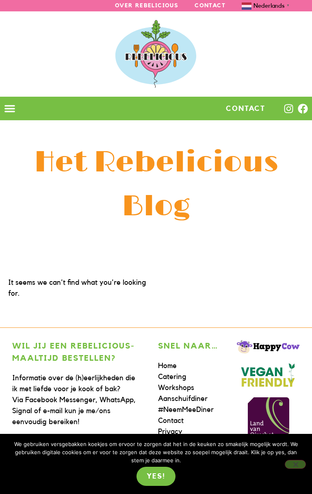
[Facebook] (303, 109)
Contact (210, 6)
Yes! (156, 476)
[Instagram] (289, 109)
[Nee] (295, 464)
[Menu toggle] (9, 108)
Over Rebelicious (146, 6)
